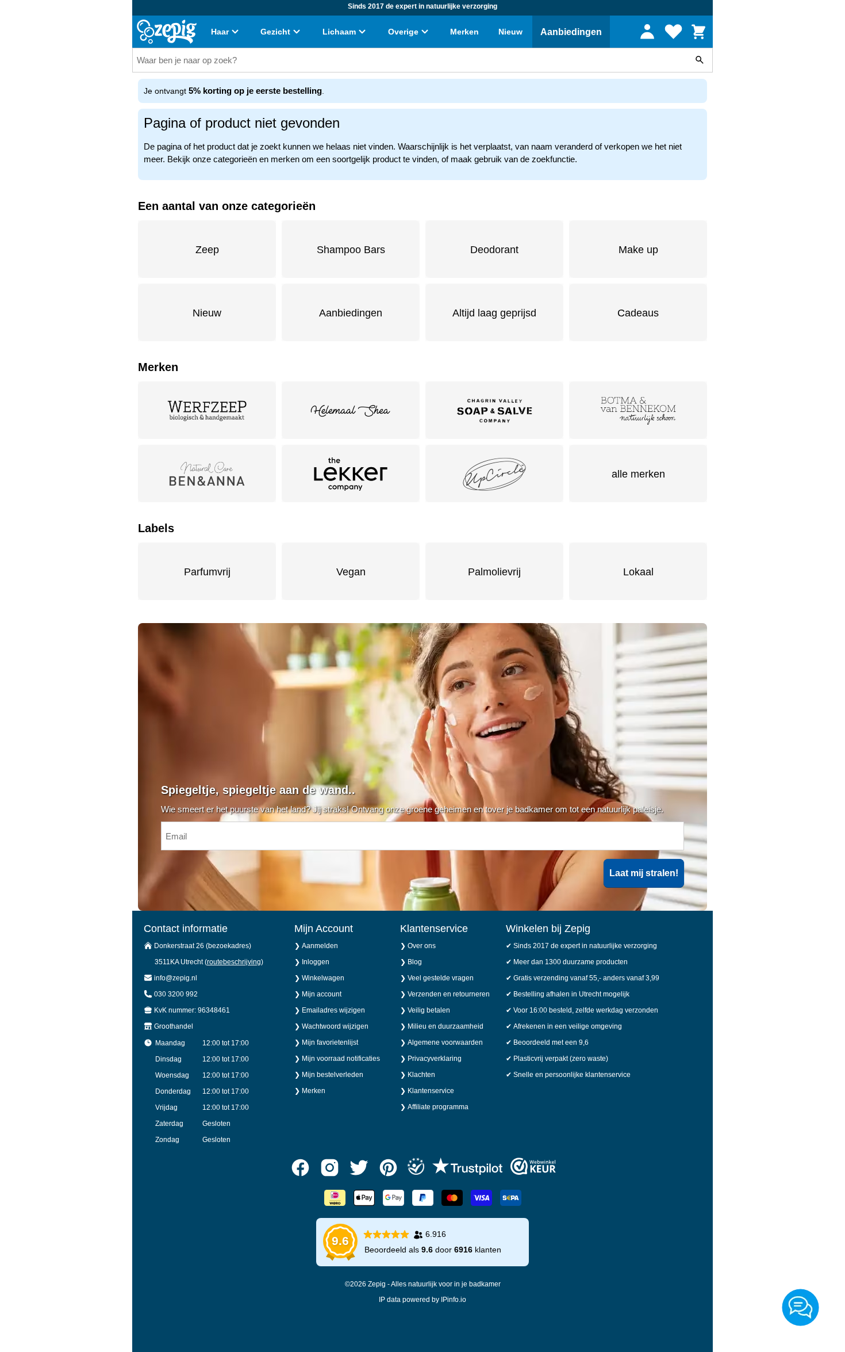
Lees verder (403, 684)
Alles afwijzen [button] (440, 720)
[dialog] (422, 675)
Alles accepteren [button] (561, 720)
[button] (278, 720)
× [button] (633, 608)
